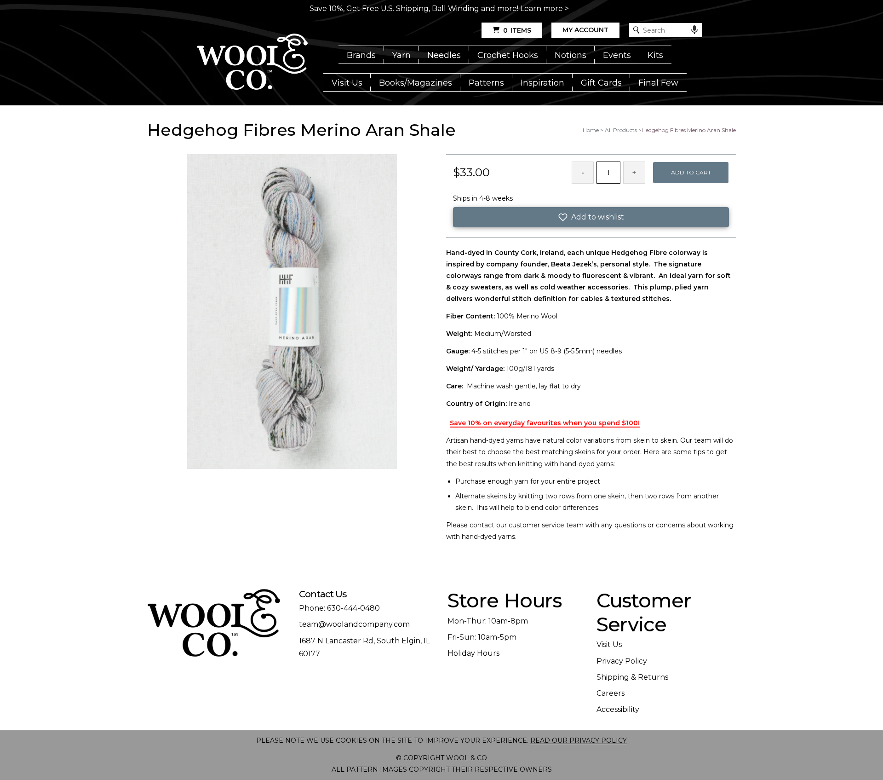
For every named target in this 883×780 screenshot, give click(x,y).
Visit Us (347, 83)
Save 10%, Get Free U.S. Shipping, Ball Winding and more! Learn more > (439, 8)
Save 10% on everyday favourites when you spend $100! (545, 423)
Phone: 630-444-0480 (339, 608)
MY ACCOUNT (585, 30)
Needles (444, 55)
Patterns (486, 83)
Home (591, 130)
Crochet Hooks (507, 55)
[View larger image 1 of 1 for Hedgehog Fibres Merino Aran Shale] (292, 312)
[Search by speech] (694, 30)
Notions (570, 55)
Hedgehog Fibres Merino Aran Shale (689, 130)
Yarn (401, 55)
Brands (361, 55)
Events (617, 55)
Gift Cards (601, 83)
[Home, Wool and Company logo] (252, 62)
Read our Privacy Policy (578, 740)
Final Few (658, 83)
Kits (655, 55)
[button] (591, 217)
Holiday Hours (473, 653)
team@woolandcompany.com (354, 624)
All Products (621, 130)
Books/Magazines (415, 83)
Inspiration (542, 83)
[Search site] (636, 30)
